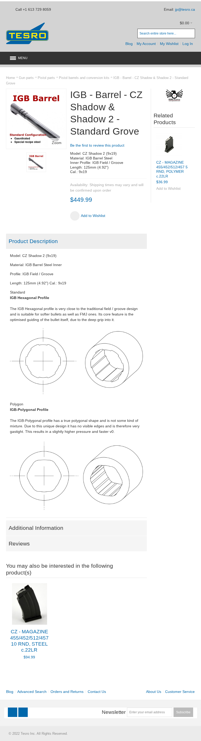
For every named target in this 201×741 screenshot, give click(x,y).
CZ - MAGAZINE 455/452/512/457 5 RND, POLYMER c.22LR (172, 169)
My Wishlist (169, 44)
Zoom (57, 143)
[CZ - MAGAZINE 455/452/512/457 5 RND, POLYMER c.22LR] (169, 144)
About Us (153, 692)
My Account (146, 44)
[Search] (190, 33)
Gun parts (26, 78)
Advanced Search (32, 692)
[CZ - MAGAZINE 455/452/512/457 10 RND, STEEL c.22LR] (29, 604)
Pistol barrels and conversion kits (84, 78)
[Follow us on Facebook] (13, 712)
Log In (187, 44)
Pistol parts (46, 78)
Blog (129, 44)
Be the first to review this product (97, 145)
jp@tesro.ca (185, 9)
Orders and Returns (67, 692)
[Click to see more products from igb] (174, 95)
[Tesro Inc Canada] (27, 33)
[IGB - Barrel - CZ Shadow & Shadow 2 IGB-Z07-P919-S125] (36, 162)
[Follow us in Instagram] (23, 712)
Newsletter (114, 712)
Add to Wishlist (168, 188)
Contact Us (97, 692)
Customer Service (180, 692)
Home (10, 78)
